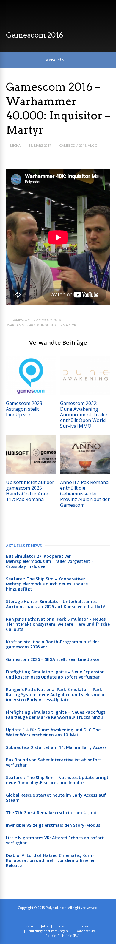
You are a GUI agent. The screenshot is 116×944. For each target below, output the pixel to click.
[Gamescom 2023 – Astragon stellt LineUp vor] (31, 393)
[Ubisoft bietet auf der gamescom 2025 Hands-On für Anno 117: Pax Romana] (31, 472)
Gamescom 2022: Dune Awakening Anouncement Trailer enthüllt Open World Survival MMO (84, 414)
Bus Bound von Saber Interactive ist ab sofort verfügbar (53, 762)
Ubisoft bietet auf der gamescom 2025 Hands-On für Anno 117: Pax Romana (30, 491)
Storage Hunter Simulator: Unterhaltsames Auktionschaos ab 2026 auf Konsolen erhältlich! (55, 604)
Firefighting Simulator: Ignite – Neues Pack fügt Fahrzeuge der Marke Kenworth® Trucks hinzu (56, 714)
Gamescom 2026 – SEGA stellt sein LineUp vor (53, 659)
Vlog (92, 145)
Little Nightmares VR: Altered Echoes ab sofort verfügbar (55, 840)
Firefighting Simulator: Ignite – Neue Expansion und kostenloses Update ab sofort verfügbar (55, 674)
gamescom (20, 319)
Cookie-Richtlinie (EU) (62, 935)
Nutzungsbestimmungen (48, 930)
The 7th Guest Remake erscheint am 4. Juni (51, 812)
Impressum (83, 926)
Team (28, 926)
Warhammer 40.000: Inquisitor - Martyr (41, 325)
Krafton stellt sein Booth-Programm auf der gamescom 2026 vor (52, 644)
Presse (61, 926)
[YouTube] (69, 917)
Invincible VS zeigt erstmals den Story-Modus (53, 825)
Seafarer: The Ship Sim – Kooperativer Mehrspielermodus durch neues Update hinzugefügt (47, 584)
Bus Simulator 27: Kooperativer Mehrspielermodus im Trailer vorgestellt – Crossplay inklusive (50, 561)
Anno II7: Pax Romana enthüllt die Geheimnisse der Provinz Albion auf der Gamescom (85, 493)
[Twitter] (56, 917)
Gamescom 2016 (72, 145)
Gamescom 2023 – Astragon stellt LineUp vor (26, 409)
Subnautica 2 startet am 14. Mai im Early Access (56, 747)
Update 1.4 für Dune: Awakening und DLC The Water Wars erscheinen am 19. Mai (53, 732)
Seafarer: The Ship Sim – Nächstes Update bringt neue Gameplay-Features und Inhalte (57, 780)
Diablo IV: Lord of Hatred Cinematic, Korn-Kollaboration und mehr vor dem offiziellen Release (51, 860)
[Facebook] (62, 917)
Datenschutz (86, 930)
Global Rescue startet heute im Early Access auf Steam (56, 797)
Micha (15, 145)
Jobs (44, 926)
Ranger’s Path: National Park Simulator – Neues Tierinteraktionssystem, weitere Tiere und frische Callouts (58, 624)
